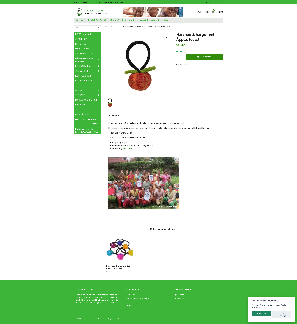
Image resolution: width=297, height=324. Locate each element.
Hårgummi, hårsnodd (133, 27)
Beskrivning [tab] (114, 116)
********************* (86, 124)
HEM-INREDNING (83, 66)
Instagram (181, 298)
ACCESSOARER (81, 71)
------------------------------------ (87, 85)
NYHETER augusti (83, 34)
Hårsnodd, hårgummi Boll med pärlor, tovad (118, 267)
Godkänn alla (262, 314)
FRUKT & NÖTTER (83, 104)
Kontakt (80, 20)
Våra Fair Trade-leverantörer (123, 20)
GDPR (128, 302)
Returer (128, 309)
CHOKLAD (79, 90)
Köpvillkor (129, 305)
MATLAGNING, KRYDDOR (86, 100)
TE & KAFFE (80, 95)
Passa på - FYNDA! (83, 114)
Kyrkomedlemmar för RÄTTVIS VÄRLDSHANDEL (86, 130)
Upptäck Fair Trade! (96, 20)
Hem (106, 27)
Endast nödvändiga (281, 315)
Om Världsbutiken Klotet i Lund (155, 20)
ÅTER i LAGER (81, 39)
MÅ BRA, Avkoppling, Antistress (84, 60)
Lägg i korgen (205, 57)
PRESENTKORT (81, 44)
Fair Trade (127, 148)
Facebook (181, 295)
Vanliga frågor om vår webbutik (137, 298)
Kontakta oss (131, 295)
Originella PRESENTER (85, 53)
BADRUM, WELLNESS (84, 80)
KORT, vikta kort (82, 48)
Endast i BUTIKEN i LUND (86, 119)
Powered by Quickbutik (110, 319)
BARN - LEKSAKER (83, 76)
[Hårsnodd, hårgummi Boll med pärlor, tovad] (119, 249)
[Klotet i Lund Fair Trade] (92, 12)
